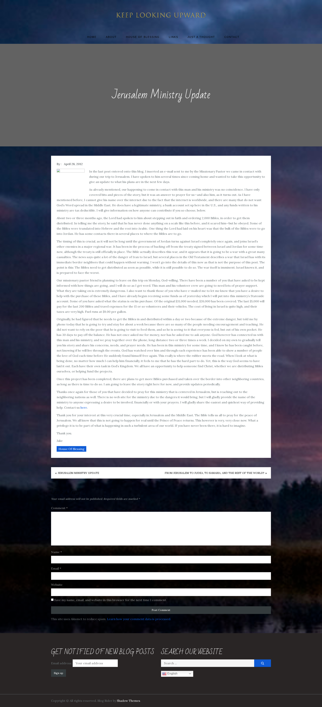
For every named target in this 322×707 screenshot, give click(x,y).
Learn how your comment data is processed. (139, 619)
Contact (231, 36)
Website (56, 585)
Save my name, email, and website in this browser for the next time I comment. (110, 599)
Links (173, 36)
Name (56, 552)
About (111, 36)
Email (56, 568)
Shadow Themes (128, 701)
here (83, 407)
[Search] (262, 663)
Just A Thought (201, 36)
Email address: (62, 663)
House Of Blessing (71, 449)
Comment (59, 508)
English (172, 673)
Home (92, 36)
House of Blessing (143, 36)
